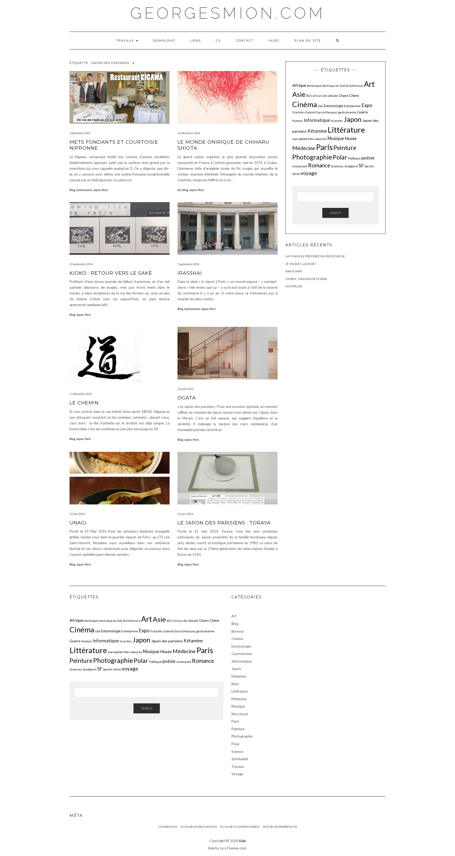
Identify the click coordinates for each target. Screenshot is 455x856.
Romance (319, 165)
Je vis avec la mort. (300, 264)
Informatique (317, 120)
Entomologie (333, 106)
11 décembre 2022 (81, 394)
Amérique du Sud (333, 85)
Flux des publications (199, 827)
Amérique (314, 86)
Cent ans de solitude (324, 95)
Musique (336, 138)
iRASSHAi (189, 273)
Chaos (343, 95)
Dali (320, 106)
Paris (105, 190)
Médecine (303, 148)
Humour (297, 120)
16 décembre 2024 (188, 133)
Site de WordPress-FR (280, 827)
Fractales (298, 112)
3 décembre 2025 (80, 133)
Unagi (78, 523)
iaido (274, 40)
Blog (72, 190)
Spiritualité (239, 759)
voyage (308, 173)
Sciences (337, 166)
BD (308, 95)
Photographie (312, 157)
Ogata (186, 398)
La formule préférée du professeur (315, 256)
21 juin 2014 (185, 513)
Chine (354, 95)
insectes (337, 121)
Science (237, 751)
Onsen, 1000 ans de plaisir (306, 279)
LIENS (195, 40)
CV (218, 40)
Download (164, 40)
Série (296, 174)
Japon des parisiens (167, 641)
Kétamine (317, 131)
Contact (245, 40)
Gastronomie (84, 190)
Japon (97, 190)
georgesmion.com (227, 13)
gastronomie (347, 112)
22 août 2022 (185, 389)
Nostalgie (293, 286)
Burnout (237, 631)
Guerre (362, 112)
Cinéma (304, 104)
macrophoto (299, 139)
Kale (242, 841)
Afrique (299, 85)
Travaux (125, 40)
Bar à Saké (293, 271)
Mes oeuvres (317, 139)
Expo (367, 105)
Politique (354, 158)
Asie (298, 94)
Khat (235, 684)
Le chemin (84, 403)
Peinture (344, 147)
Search (335, 212)
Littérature (346, 129)
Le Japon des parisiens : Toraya (224, 523)
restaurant (299, 166)
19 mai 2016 (77, 513)
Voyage (237, 774)
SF (361, 165)
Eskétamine (352, 106)
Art (179, 190)
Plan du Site (307, 40)
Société (369, 166)
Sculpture (351, 166)
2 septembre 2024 (188, 264)
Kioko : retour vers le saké (111, 273)
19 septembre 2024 (81, 264)
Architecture (354, 85)
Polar (340, 157)
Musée (351, 138)
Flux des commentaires (239, 827)
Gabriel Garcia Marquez (321, 112)
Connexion (167, 827)
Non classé (239, 714)
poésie (368, 158)
